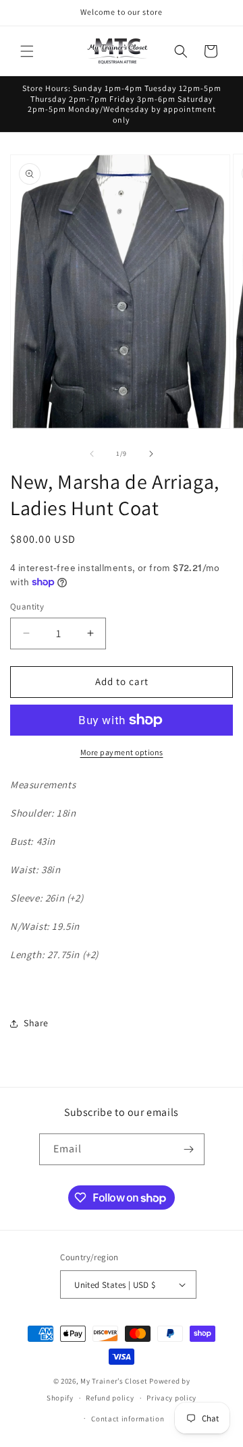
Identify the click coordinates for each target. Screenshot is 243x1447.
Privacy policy (171, 1397)
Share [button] (36, 1023)
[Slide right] (151, 454)
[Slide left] (92, 454)
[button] (27, 51)
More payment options (121, 752)
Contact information (127, 1418)
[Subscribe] (189, 1149)
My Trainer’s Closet (113, 1381)
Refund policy (110, 1397)
